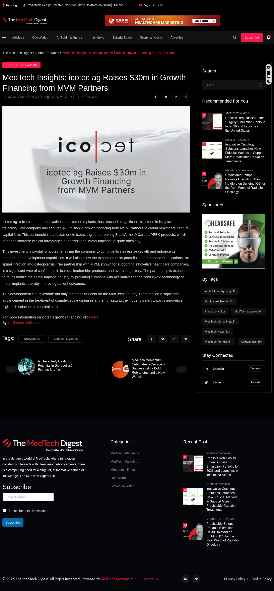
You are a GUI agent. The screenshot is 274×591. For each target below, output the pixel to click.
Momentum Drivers (124, 469)
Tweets (255, 382)
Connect (255, 368)
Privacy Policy (234, 579)
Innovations (32, 339)
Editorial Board (122, 37)
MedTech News (217, 331)
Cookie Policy (261, 579)
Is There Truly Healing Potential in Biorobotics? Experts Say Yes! (55, 365)
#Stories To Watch (21, 65)
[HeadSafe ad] (234, 241)
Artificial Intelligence (69, 37)
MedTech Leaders (66, 339)
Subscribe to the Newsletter (28, 511)
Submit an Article (151, 37)
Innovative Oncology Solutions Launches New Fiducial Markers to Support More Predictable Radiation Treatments (244, 153)
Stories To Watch (237, 113)
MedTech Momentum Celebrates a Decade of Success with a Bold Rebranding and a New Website (148, 368)
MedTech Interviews (239, 170)
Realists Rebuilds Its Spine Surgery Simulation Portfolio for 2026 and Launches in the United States (222, 466)
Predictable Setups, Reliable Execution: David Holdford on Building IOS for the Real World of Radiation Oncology (245, 183)
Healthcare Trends (219, 301)
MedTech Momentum (117, 579)
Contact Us (149, 579)
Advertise (176, 37)
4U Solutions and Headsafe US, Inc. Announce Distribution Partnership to (75, 5)
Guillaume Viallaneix (24, 323)
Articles (17, 37)
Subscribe (252, 37)
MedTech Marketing (220, 321)
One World (39, 37)
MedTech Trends (218, 341)
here (94, 317)
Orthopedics (251, 341)
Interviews (97, 37)
